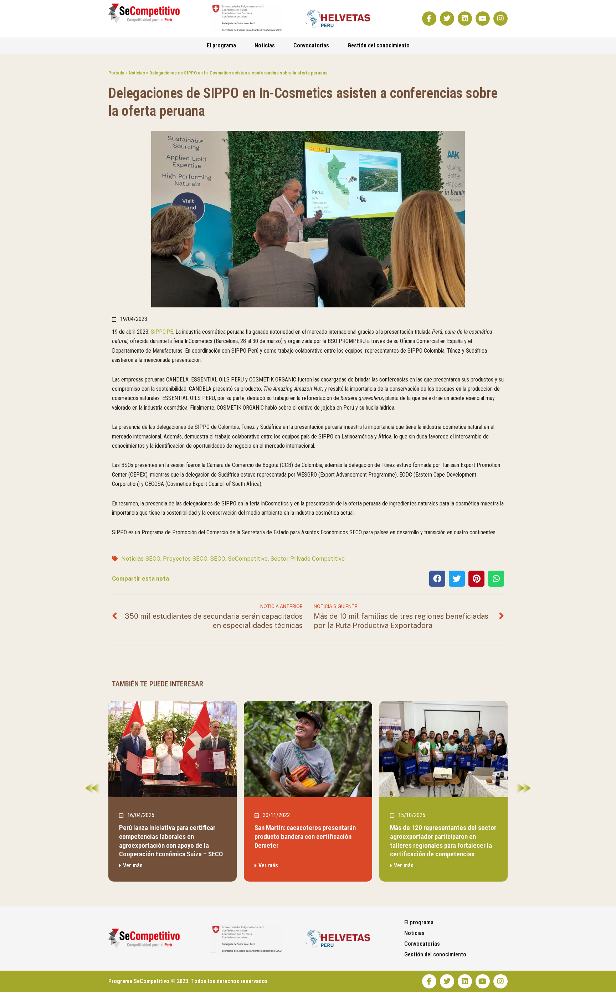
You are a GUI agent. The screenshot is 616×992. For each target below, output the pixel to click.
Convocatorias (311, 45)
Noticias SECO (140, 558)
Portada (116, 73)
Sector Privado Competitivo (307, 558)
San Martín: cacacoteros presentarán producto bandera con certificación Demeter (305, 836)
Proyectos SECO (185, 558)
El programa (221, 45)
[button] (437, 579)
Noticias (265, 45)
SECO (217, 558)
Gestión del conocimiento (379, 45)
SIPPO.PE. (162, 331)
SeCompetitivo (248, 558)
